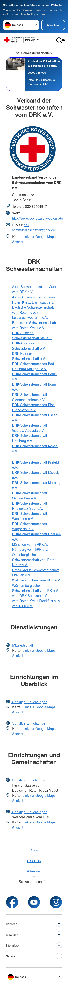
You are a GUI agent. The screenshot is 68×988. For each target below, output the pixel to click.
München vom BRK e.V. (30, 544)
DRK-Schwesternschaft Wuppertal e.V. (29, 526)
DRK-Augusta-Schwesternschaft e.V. (29, 345)
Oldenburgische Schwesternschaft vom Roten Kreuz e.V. (34, 559)
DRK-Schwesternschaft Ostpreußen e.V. (29, 495)
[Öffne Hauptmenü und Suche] (60, 40)
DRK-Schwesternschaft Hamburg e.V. (29, 438)
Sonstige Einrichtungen (29, 701)
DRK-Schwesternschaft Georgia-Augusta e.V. (29, 428)
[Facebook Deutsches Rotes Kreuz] (12, 902)
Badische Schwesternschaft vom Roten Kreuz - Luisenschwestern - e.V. (33, 312)
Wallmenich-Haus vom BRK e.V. (36, 580)
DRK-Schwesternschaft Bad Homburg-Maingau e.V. (33, 366)
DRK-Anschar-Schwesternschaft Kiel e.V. (32, 335)
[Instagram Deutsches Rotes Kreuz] (56, 902)
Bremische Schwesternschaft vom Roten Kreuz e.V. (34, 325)
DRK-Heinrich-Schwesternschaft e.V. (29, 356)
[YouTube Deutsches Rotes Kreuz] (34, 902)
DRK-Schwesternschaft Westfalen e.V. (29, 516)
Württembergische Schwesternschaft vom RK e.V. (35, 588)
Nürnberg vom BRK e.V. (30, 549)
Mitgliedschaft (22, 645)
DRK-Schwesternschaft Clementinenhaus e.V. (29, 397)
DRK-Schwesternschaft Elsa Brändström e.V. (33, 407)
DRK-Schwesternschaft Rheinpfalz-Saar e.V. (29, 506)
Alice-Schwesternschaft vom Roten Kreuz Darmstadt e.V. (33, 299)
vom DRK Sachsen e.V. (29, 595)
